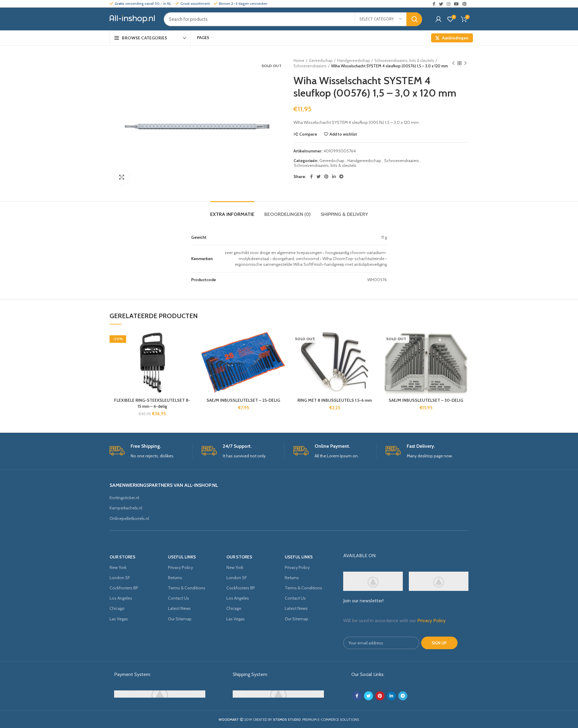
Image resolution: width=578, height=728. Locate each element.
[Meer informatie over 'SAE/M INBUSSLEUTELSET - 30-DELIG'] (463, 354)
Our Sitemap (179, 619)
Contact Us (178, 598)
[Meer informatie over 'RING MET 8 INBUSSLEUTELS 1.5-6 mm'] (372, 354)
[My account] (438, 19)
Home (299, 60)
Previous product (453, 63)
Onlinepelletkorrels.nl (129, 518)
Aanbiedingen (455, 37)
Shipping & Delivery (344, 214)
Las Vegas (119, 619)
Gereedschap (321, 60)
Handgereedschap (353, 60)
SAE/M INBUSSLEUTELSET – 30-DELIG (426, 400)
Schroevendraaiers (310, 65)
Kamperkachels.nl (126, 508)
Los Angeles (121, 598)
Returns (175, 577)
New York (118, 567)
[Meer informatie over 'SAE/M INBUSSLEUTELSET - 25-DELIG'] (281, 354)
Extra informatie (232, 214)
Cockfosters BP (124, 588)
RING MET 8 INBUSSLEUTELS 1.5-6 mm (334, 400)
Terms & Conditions (186, 588)
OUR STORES (122, 557)
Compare (308, 134)
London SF (120, 577)
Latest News (179, 608)
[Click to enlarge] (121, 177)
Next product (465, 63)
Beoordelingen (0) (287, 214)
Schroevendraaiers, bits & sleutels (404, 60)
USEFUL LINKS (182, 557)
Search (414, 19)
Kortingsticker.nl (124, 497)
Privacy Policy (180, 567)
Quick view (190, 367)
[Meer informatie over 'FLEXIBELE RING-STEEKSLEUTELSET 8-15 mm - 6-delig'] (190, 354)
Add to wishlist (343, 134)
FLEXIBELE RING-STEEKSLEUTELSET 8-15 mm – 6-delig (152, 403)
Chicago (117, 608)
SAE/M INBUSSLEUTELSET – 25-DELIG (243, 400)
